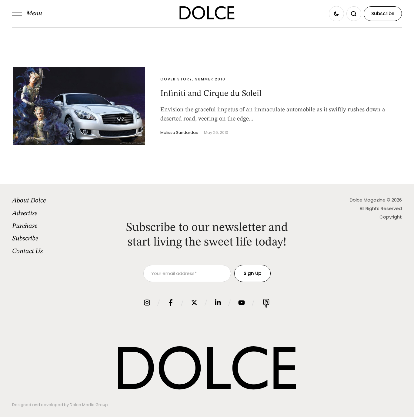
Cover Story (176, 79)
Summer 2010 (210, 79)
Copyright (390, 217)
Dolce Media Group (89, 405)
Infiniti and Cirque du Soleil (211, 94)
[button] (27, 14)
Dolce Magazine (368, 200)
